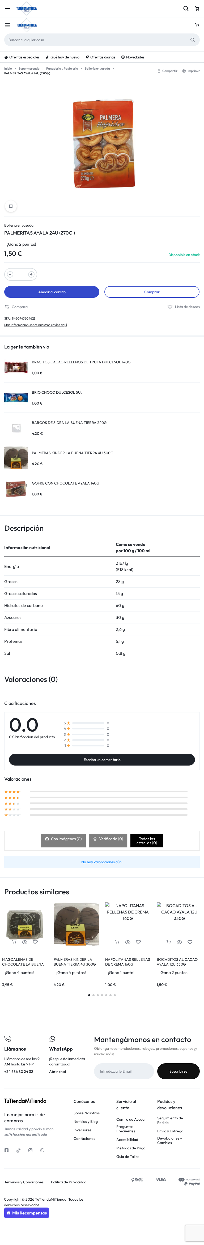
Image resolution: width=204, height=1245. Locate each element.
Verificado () (110, 838)
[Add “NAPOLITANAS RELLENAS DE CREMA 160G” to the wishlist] (138, 942)
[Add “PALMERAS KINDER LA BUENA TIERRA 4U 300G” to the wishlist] (87, 942)
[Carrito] (197, 25)
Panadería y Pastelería (62, 68)
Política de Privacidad (68, 1182)
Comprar (152, 292)
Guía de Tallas (127, 1156)
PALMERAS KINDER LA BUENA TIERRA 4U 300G (75, 962)
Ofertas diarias (102, 57)
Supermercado (29, 68)
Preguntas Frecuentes (125, 1128)
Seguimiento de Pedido (170, 1120)
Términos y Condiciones (24, 1182)
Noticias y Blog (86, 1121)
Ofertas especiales (24, 57)
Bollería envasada (97, 68)
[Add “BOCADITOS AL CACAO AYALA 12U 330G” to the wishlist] (190, 942)
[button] (16, 307)
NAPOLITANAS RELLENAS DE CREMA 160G (127, 962)
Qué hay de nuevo (64, 57)
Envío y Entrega (170, 1131)
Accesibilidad (127, 1139)
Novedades (135, 57)
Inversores (82, 1130)
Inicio (8, 68)
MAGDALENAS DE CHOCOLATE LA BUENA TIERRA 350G (23, 964)
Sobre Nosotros (87, 1113)
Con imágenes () (66, 838)
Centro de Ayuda (130, 1119)
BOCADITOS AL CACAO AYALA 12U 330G (177, 962)
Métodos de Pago (130, 1148)
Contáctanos (84, 1138)
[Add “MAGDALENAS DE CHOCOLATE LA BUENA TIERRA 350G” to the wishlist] (35, 942)
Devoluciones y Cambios (169, 1140)
